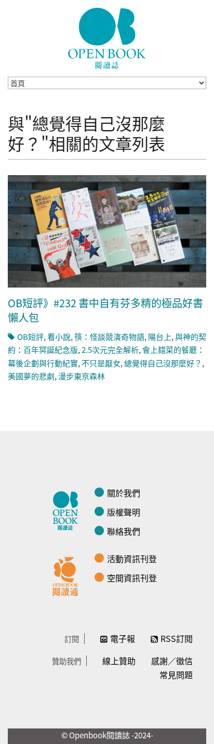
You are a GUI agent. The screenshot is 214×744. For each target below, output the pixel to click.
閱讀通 (68, 575)
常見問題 (176, 674)
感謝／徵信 (172, 660)
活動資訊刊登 (132, 558)
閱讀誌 (68, 509)
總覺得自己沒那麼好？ (163, 362)
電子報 (122, 638)
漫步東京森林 (81, 375)
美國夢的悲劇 (31, 375)
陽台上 (159, 336)
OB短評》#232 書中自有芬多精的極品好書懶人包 (105, 310)
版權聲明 (123, 512)
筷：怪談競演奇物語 (109, 336)
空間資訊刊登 (132, 577)
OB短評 (30, 336)
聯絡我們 (123, 531)
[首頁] (107, 38)
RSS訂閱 (176, 638)
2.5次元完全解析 (110, 349)
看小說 (59, 336)
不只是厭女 (101, 362)
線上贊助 (119, 660)
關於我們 (123, 493)
